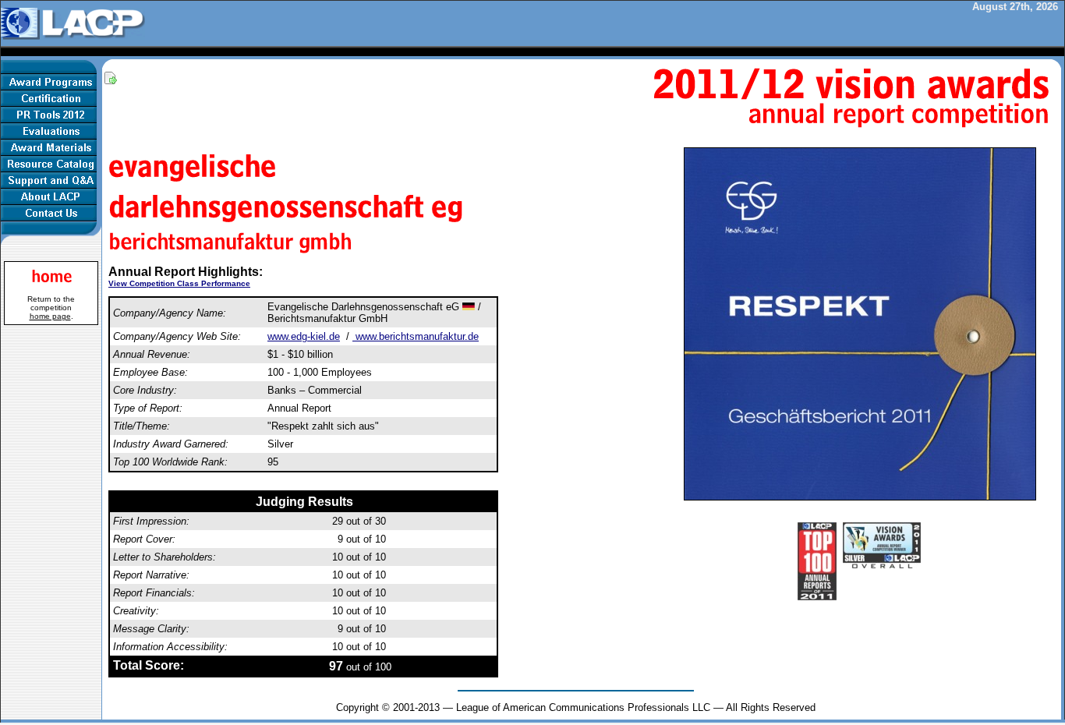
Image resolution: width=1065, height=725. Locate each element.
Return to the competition (51, 307)
